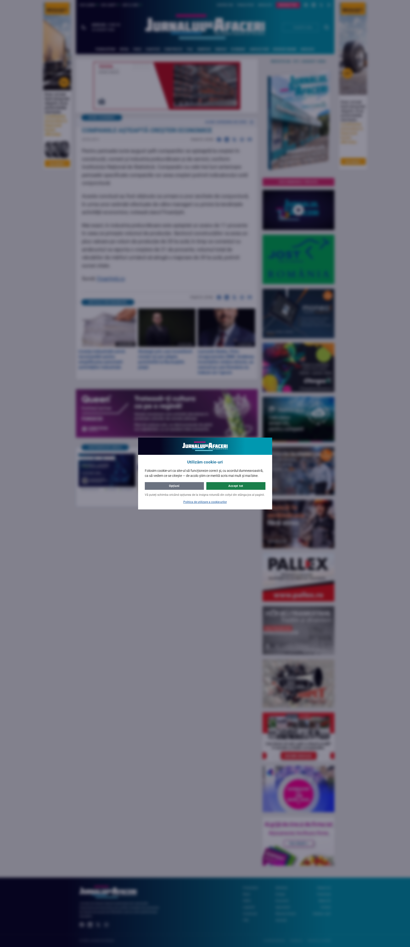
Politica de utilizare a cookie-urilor (205, 502)
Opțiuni (174, 486)
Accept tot (235, 486)
